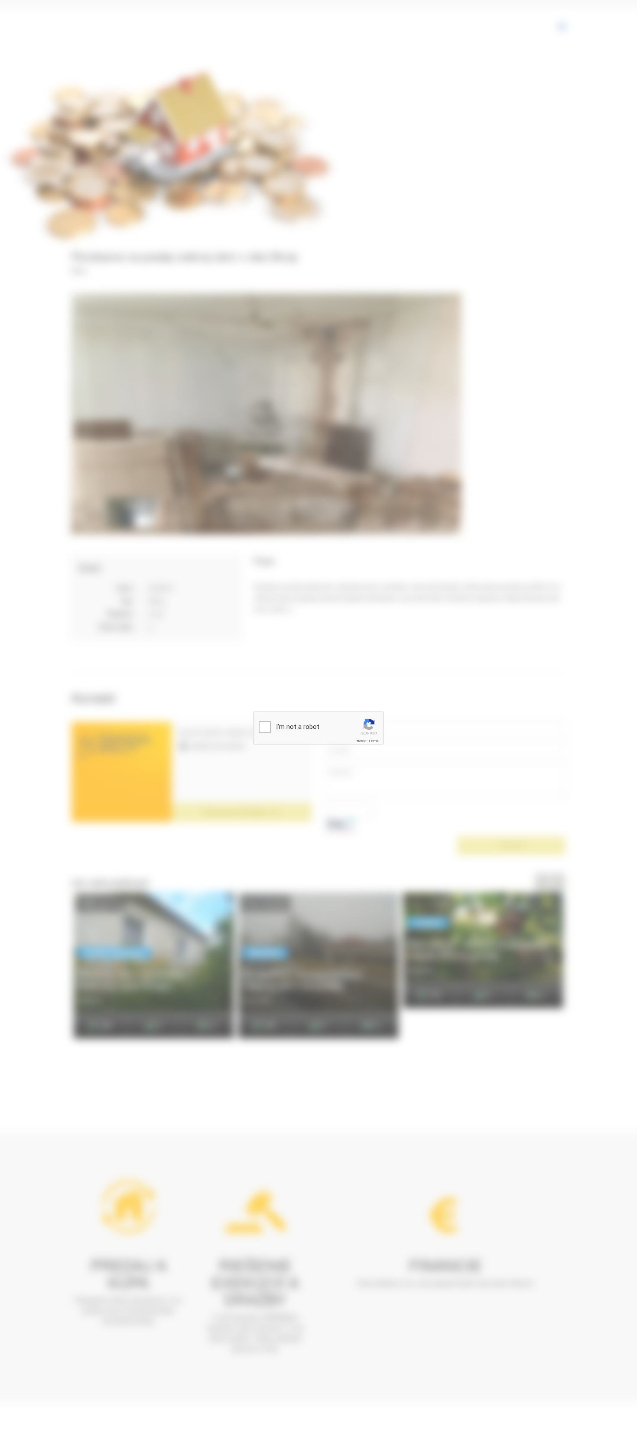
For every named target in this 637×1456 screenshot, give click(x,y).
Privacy (360, 741)
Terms (373, 741)
